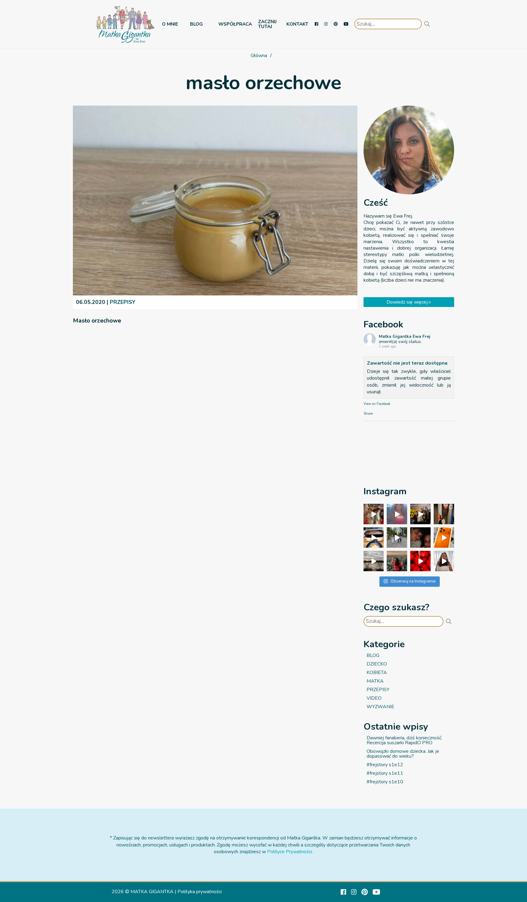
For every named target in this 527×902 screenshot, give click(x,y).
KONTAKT (297, 24)
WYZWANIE (380, 706)
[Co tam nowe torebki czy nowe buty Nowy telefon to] (444, 537)
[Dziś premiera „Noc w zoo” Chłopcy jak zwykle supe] (420, 514)
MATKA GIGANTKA (152, 891)
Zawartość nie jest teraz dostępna (407, 363)
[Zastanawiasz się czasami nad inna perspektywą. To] (374, 561)
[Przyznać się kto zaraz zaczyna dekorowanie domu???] (397, 514)
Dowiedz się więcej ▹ (408, 302)
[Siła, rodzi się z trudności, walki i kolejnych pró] (397, 561)
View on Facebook (377, 404)
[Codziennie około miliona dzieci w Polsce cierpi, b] (444, 514)
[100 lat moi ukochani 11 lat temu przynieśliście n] (374, 514)
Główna (259, 55)
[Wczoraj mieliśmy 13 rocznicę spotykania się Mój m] (420, 537)
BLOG (196, 24)
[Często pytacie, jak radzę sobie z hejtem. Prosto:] (444, 561)
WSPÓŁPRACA (235, 24)
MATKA (375, 681)
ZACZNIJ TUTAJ (267, 24)
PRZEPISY (122, 302)
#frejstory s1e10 (385, 781)
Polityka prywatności (199, 891)
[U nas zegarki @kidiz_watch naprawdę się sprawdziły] (397, 537)
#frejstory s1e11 (385, 773)
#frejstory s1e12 (385, 764)
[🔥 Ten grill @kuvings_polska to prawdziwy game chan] (374, 537)
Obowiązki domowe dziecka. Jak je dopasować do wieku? (403, 754)
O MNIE (170, 24)
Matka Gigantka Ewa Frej (404, 336)
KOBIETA (377, 672)
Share (368, 413)
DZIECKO (377, 664)
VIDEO (374, 698)
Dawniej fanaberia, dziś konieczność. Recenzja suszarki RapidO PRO (404, 740)
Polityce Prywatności (289, 851)
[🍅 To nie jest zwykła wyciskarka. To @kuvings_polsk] (420, 561)
